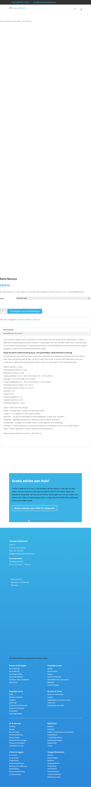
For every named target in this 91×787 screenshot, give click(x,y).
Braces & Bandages (17, 665)
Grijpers (50, 674)
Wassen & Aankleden (54, 677)
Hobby (11, 694)
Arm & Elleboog (14, 671)
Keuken (49, 668)
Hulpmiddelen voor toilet (55, 705)
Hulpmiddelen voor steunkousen (58, 679)
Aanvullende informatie (13, 333)
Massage (12, 729)
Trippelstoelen (14, 760)
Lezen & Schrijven (53, 685)
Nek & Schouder (14, 668)
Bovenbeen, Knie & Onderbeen (19, 679)
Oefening (12, 726)
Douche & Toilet (54, 691)
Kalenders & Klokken (16, 697)
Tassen (49, 746)
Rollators (28, 319)
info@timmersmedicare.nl (24, 554)
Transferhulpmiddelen (54, 737)
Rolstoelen (17, 21)
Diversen (50, 755)
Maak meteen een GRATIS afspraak (34, 508)
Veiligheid (12, 700)
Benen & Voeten (14, 732)
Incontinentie (13, 711)
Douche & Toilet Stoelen (55, 694)
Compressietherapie (54, 774)
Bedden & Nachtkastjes (16, 763)
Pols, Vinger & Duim (15, 674)
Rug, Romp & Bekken (16, 677)
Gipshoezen (51, 703)
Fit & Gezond (15, 723)
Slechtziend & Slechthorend (18, 705)
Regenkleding (51, 743)
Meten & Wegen (14, 737)
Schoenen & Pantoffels (16, 708)
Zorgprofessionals (55, 752)
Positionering (51, 766)
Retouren (14, 585)
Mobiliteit (8, 21)
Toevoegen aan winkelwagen (25, 311)
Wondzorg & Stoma (54, 777)
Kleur (2, 298)
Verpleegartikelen (53, 763)
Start (1, 21)
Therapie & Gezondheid (17, 743)
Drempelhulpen (52, 735)
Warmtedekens (14, 769)
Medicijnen (50, 682)
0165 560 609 (18, 551)
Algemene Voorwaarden (20, 582)
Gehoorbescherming (16, 735)
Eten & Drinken (52, 671)
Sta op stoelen (14, 758)
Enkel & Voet (13, 682)
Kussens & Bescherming (17, 771)
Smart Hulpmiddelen (15, 714)
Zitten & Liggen (16, 752)
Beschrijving (8, 329)
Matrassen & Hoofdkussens (18, 766)
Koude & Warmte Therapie (17, 740)
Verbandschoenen (53, 771)
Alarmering (12, 703)
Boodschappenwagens (54, 740)
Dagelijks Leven (54, 665)
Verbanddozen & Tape (16, 746)
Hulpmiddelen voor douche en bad (58, 700)
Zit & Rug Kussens (15, 774)
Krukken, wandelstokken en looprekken (60, 732)
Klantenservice (16, 579)
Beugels (50, 697)
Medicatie (50, 760)
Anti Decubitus (52, 769)
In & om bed (13, 755)
